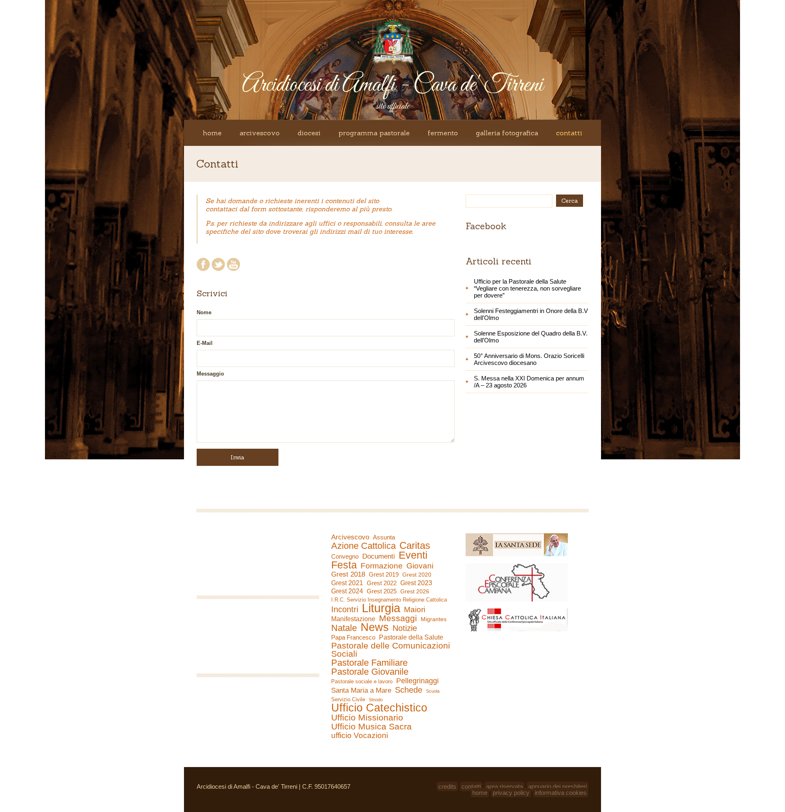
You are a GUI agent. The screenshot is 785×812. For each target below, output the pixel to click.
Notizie (404, 628)
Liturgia (381, 608)
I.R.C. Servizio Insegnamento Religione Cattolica (389, 600)
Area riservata (504, 786)
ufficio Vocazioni (359, 735)
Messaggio (210, 374)
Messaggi (398, 618)
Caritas (414, 545)
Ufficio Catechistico (379, 708)
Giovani (419, 566)
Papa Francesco (353, 637)
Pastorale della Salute (411, 637)
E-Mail (205, 343)
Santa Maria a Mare (361, 690)
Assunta (384, 537)
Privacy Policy (511, 792)
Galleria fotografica (507, 133)
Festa (344, 565)
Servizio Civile (348, 699)
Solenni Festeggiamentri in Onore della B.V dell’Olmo (531, 314)
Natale (344, 628)
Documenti (378, 556)
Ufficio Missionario (367, 718)
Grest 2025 (382, 591)
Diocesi (309, 133)
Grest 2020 (416, 574)
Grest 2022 (382, 582)
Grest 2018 (348, 574)
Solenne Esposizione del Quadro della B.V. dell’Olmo (531, 337)
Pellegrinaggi (417, 681)
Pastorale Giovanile (369, 672)
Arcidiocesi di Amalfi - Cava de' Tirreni (392, 85)
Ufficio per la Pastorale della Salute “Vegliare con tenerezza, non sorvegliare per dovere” (527, 288)
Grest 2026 (414, 591)
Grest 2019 (384, 574)
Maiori (414, 610)
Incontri (344, 609)
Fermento (443, 133)
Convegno (345, 556)
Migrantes (433, 619)
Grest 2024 (347, 591)
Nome (204, 312)
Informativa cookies (561, 792)
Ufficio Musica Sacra (371, 727)
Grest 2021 (347, 582)
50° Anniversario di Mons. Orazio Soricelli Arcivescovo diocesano (529, 359)
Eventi (413, 555)
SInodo (376, 699)
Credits (447, 786)
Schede (408, 690)
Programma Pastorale (374, 133)
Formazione (382, 566)
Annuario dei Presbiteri (557, 786)
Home (212, 133)
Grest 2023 (416, 582)
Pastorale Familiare (369, 663)
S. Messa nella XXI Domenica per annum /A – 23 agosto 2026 (529, 382)
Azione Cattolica (363, 546)
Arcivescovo (260, 133)
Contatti (569, 133)
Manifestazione (353, 618)
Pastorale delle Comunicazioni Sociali (390, 650)
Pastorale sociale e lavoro (361, 681)
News (375, 627)
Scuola (433, 691)
